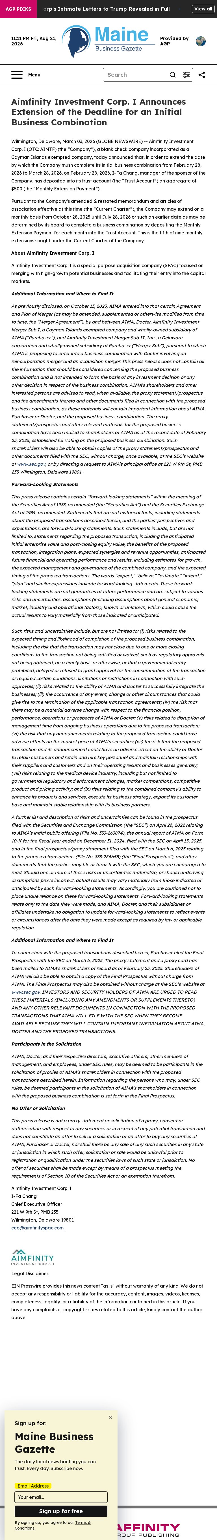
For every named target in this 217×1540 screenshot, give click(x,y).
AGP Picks (18, 9)
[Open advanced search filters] (186, 74)
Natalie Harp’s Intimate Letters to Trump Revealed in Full (94, 9)
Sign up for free (61, 1511)
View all (203, 9)
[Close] (110, 1417)
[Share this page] (202, 74)
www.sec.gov (31, 464)
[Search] (172, 74)
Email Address (33, 1486)
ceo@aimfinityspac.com (37, 1228)
